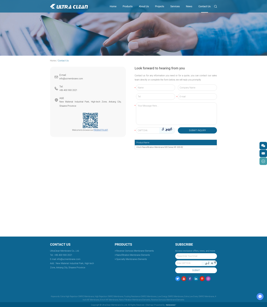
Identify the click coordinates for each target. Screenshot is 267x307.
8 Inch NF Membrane (109, 300)
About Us (144, 6)
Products (128, 6)
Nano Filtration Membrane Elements (134, 300)
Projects (159, 6)
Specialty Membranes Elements (131, 259)
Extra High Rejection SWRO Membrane (77, 296)
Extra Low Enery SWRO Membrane (199, 296)
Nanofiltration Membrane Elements (133, 255)
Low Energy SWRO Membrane (170, 296)
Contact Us (204, 6)
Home (113, 6)
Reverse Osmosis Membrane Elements (135, 250)
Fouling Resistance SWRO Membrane (140, 296)
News (189, 6)
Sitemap (149, 305)
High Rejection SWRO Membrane (109, 296)
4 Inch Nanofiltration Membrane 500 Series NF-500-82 (159, 147)
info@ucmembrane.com (71, 78)
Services (175, 6)
